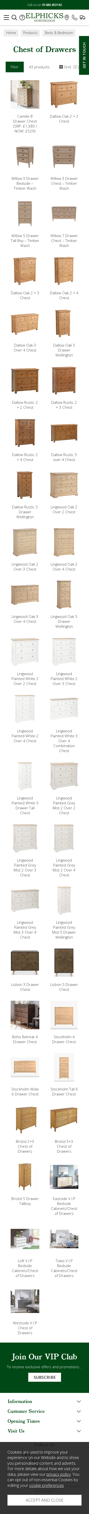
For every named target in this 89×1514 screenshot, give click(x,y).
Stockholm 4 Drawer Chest (64, 1039)
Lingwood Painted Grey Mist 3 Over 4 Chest (25, 930)
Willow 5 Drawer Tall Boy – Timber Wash (25, 240)
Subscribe (45, 1377)
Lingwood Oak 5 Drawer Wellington (64, 621)
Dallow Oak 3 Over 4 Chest (25, 347)
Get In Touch (84, 55)
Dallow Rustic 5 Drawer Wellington (25, 511)
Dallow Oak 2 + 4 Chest (64, 295)
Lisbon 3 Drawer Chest (25, 987)
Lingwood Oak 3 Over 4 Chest (25, 619)
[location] (66, 18)
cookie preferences (46, 1485)
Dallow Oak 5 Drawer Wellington (64, 350)
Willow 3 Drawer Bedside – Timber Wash (25, 183)
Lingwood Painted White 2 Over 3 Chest (64, 678)
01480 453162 (52, 4)
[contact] (74, 18)
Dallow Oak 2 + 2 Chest (64, 119)
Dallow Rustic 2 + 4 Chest (25, 457)
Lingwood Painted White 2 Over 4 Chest (25, 735)
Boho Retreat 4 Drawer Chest (25, 1039)
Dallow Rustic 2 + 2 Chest (25, 405)
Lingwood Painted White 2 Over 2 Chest (25, 678)
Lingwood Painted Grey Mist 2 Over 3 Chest (25, 867)
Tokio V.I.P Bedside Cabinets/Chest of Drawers (64, 1268)
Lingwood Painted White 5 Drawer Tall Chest (25, 805)
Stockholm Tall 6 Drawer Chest (64, 1091)
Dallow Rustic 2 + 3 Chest (64, 405)
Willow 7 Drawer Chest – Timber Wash (64, 240)
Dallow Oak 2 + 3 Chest (25, 295)
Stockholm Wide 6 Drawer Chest (25, 1091)
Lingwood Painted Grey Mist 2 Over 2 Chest (64, 805)
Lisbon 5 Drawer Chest (64, 987)
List (81, 66)
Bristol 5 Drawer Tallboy (25, 1201)
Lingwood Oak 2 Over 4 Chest (64, 567)
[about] (22, 18)
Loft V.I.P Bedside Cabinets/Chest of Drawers (25, 1268)
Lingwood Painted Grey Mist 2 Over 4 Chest (64, 867)
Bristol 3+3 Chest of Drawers (64, 1146)
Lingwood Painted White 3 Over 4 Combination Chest (64, 740)
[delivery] (82, 18)
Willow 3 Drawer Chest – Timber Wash (64, 183)
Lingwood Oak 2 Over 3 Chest (25, 567)
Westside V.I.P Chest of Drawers (25, 1327)
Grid (67, 66)
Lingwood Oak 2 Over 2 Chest (64, 509)
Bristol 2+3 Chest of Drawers (25, 1146)
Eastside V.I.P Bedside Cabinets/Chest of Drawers (64, 1206)
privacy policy (58, 1474)
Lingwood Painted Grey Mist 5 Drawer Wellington (64, 930)
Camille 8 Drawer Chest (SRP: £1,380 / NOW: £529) (25, 123)
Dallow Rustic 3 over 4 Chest (64, 457)
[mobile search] (14, 18)
